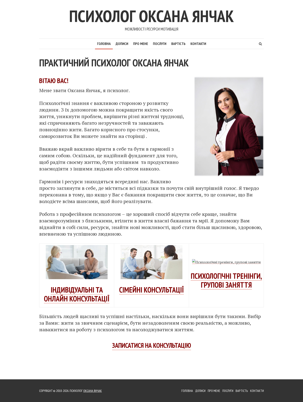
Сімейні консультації (151, 290)
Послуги (159, 43)
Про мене (140, 43)
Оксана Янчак (92, 391)
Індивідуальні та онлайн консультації (76, 294)
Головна (104, 43)
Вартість (178, 43)
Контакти (198, 43)
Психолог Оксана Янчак (151, 16)
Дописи (122, 43)
